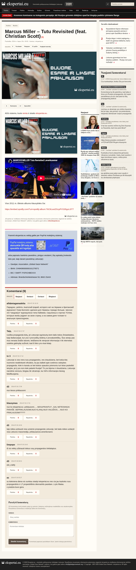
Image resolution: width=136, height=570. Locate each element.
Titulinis (6, 10)
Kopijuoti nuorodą (45, 46)
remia (25, 113)
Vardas (11, 513)
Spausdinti (27, 106)
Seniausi (30, 296)
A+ (20, 106)
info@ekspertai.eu (54, 221)
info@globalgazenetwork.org (74, 564)
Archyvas (94, 10)
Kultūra (39, 10)
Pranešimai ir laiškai (59, 10)
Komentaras (13, 522)
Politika (22, 10)
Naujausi (19, 296)
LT (107, 4)
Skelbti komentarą (18, 541)
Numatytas (13, 106)
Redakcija (85, 10)
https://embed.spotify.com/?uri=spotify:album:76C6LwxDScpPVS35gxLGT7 (39, 209)
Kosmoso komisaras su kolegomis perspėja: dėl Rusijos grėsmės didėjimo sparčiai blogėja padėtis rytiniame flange (66, 15)
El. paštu (35, 46)
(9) (42, 37)
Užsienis (47, 10)
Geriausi (41, 296)
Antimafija (31, 10)
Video (71, 10)
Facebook (19, 46)
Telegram (27, 46)
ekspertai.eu (41, 113)
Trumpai (14, 10)
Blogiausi (52, 296)
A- (6, 106)
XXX (77, 10)
